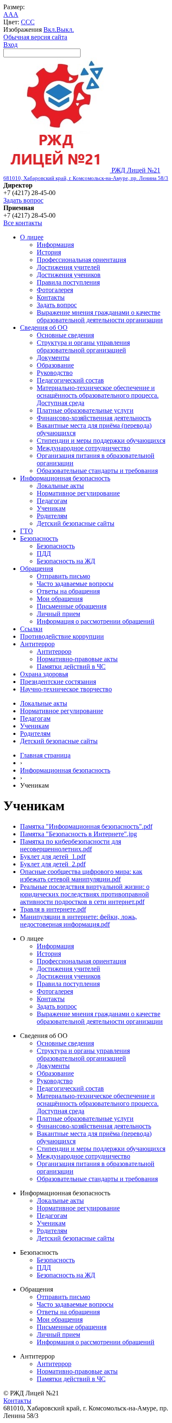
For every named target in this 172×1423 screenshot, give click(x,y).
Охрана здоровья (44, 674)
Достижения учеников (69, 274)
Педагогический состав (70, 380)
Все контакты (22, 222)
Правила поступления (68, 282)
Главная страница (45, 755)
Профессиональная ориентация (81, 259)
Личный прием (58, 613)
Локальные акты (60, 485)
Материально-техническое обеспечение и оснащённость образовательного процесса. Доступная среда (98, 395)
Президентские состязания (58, 681)
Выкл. (65, 29)
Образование (55, 365)
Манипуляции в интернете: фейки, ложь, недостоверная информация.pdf (78, 920)
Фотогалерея (55, 289)
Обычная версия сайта (35, 37)
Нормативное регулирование (78, 493)
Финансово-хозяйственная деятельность (94, 417)
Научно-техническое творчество (66, 689)
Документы (53, 357)
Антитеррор (37, 643)
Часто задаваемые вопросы (75, 583)
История (49, 252)
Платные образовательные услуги (85, 410)
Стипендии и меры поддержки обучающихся (101, 440)
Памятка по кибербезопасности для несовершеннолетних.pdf (70, 845)
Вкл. (49, 29)
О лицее (31, 237)
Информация (55, 244)
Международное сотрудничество (83, 448)
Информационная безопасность (65, 478)
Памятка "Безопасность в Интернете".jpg (78, 833)
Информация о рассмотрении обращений (95, 621)
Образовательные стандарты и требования (97, 470)
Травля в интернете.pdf (53, 909)
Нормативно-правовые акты (77, 659)
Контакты (51, 297)
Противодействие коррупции (62, 636)
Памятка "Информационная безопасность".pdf (86, 826)
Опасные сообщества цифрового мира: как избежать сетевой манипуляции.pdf (81, 875)
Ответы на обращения (68, 591)
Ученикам (51, 508)
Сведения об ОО (44, 327)
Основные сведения (65, 335)
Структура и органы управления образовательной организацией (83, 346)
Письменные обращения (71, 606)
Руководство (55, 372)
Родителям (52, 515)
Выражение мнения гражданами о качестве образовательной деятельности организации (100, 316)
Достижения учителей (68, 267)
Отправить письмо (63, 576)
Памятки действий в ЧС (71, 666)
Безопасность (39, 538)
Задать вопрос (23, 200)
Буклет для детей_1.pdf (53, 856)
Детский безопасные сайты (75, 523)
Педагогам (52, 500)
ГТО (26, 530)
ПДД (44, 553)
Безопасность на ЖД (66, 561)
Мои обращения (60, 598)
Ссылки (31, 628)
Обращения (36, 568)
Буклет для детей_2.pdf (53, 864)
